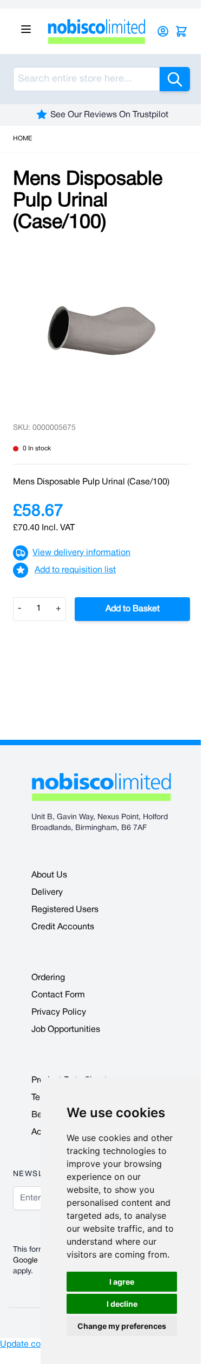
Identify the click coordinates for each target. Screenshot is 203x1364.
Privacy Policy (58, 1012)
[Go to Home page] (97, 31)
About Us (49, 875)
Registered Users (65, 910)
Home (22, 138)
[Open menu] (26, 29)
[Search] (175, 79)
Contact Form (58, 995)
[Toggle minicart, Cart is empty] (181, 31)
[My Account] (163, 31)
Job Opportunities (65, 1030)
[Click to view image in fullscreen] (101, 330)
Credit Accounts (62, 927)
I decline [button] (122, 1303)
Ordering (48, 978)
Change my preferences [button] (121, 1326)
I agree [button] (121, 1281)
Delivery (47, 892)
